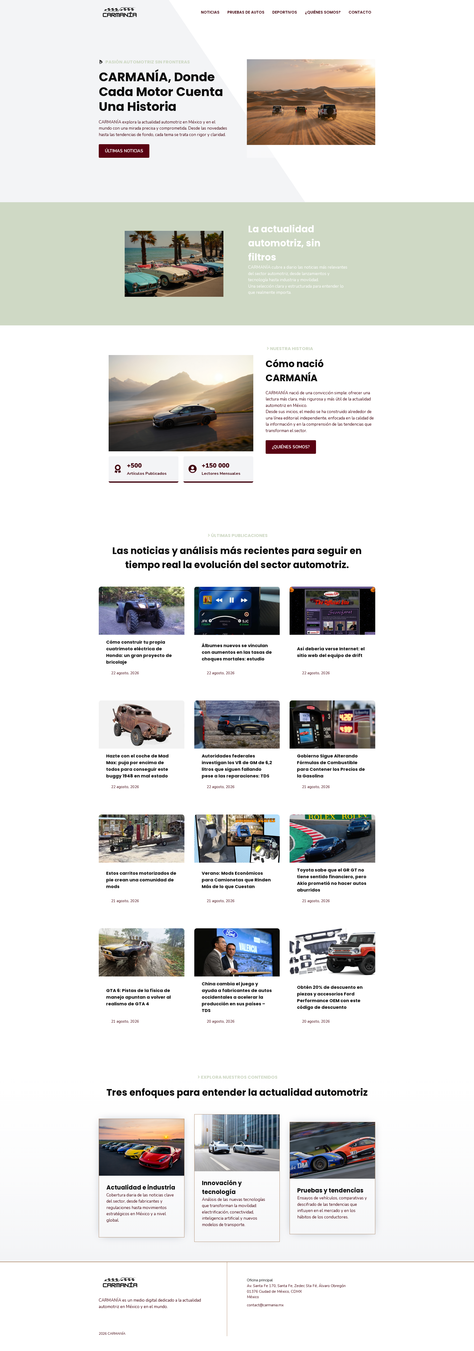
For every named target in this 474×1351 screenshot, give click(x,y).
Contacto (360, 12)
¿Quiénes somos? (323, 12)
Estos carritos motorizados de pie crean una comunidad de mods (141, 880)
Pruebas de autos (245, 12)
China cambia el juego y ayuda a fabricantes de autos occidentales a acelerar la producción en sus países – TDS (237, 997)
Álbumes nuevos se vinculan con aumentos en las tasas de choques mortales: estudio (237, 652)
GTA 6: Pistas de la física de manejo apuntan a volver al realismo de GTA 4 (138, 997)
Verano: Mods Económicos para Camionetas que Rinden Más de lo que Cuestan (236, 880)
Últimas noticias (124, 151)
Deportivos (284, 12)
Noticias (210, 12)
